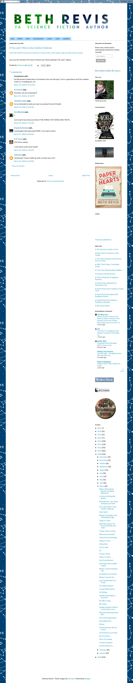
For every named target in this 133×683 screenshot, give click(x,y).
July (101, 473)
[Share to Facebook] (48, 65)
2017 (100, 428)
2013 (100, 441)
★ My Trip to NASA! (102, 306)
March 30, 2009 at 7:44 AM (24, 123)
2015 (100, 434)
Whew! (101, 624)
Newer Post (15, 175)
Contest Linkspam (106, 643)
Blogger (87, 679)
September (104, 467)
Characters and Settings (108, 537)
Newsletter (66, 38)
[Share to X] (46, 65)
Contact (49, 38)
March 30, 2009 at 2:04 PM (24, 161)
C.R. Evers (18, 139)
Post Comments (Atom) (55, 181)
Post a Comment (18, 166)
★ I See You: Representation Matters (108, 270)
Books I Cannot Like (106, 577)
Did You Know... (105, 636)
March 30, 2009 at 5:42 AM (24, 107)
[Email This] (42, 65)
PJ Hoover (18, 90)
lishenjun (71, 679)
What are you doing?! (107, 534)
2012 (100, 444)
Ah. (100, 550)
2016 (100, 431)
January (103, 653)
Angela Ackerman (21, 128)
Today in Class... (105, 520)
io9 (98, 329)
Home (51, 175)
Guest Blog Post (105, 621)
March (102, 486)
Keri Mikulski (19, 112)
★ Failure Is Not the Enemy (105, 274)
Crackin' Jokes (104, 554)
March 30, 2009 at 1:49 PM (24, 150)
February (103, 650)
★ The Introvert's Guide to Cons (106, 249)
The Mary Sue (102, 314)
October (103, 463)
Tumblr (57, 38)
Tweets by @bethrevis (103, 240)
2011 (100, 448)
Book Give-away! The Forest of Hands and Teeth (107, 526)
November (104, 460)
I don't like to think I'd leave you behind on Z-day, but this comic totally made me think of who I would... (46, 53)
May (101, 480)
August (102, 470)
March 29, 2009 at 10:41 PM (24, 85)
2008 (100, 657)
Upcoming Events (38, 38)
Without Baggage (104, 362)
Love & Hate (103, 547)
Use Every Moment (106, 560)
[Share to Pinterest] (50, 65)
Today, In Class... (105, 557)
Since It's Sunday (105, 639)
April (101, 483)
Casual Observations (107, 589)
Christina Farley (20, 101)
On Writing (103, 592)
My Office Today (105, 601)
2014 (100, 438)
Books (28, 38)
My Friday (103, 604)
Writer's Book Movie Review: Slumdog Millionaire (106, 491)
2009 (100, 454)
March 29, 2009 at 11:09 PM (24, 96)
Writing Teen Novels (105, 351)
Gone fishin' (103, 512)
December (104, 457)
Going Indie (103, 544)
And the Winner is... (106, 646)
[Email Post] (37, 65)
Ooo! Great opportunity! (107, 618)
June (102, 476)
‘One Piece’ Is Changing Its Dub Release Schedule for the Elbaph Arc (108, 333)
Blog (12, 38)
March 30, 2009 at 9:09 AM (24, 134)
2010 (100, 451)
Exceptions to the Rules (108, 574)
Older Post (86, 175)
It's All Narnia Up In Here (108, 633)
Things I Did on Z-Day (107, 531)
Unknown (18, 155)
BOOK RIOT (102, 341)
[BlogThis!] (44, 65)
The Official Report (106, 586)
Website (20, 38)
